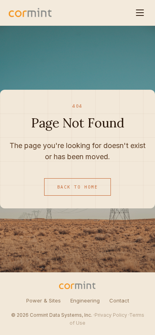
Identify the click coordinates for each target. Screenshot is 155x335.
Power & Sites (43, 300)
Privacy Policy (111, 315)
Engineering (85, 300)
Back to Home (77, 187)
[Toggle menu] (140, 12)
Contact (119, 300)
